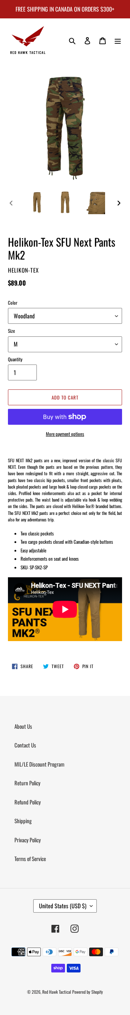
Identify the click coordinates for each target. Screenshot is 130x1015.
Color (12, 302)
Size (11, 330)
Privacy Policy (27, 840)
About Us (23, 726)
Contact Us (25, 745)
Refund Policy (27, 802)
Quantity (15, 359)
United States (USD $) (62, 905)
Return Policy (27, 783)
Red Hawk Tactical (56, 992)
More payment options (65, 434)
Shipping (23, 821)
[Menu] (117, 40)
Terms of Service (30, 858)
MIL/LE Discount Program (39, 764)
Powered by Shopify (87, 992)
